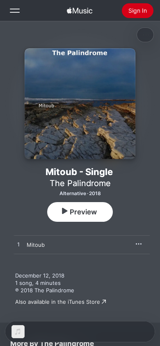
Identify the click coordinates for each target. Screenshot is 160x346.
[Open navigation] (15, 11)
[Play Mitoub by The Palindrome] (18, 244)
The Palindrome (80, 183)
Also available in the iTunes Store (57, 301)
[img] (79, 10)
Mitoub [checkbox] (36, 244)
